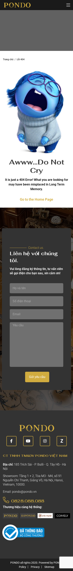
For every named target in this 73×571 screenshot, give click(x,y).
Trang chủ (8, 59)
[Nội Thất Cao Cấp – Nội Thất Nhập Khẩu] (17, 5)
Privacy (35, 566)
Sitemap (49, 566)
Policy (22, 566)
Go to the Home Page (36, 199)
